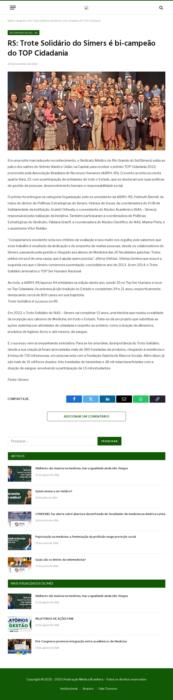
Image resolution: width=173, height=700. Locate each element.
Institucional (68, 688)
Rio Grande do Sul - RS (23, 32)
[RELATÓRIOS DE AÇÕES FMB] (19, 624)
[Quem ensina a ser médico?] (19, 496)
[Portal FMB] (86, 8)
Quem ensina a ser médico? (53, 491)
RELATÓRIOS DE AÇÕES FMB (54, 619)
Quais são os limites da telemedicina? (60, 560)
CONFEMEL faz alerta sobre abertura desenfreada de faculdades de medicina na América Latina (100, 514)
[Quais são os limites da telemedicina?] (19, 565)
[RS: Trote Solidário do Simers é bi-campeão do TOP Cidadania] (86, 111)
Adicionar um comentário (86, 416)
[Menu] (13, 7)
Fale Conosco (108, 688)
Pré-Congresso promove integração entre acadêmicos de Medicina (81, 641)
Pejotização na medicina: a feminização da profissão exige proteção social (85, 537)
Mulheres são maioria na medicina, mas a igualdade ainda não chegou (81, 468)
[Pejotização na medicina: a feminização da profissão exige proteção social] (19, 542)
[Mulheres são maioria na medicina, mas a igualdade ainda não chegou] (19, 473)
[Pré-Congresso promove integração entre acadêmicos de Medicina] (19, 647)
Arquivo (21, 20)
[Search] (160, 7)
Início (11, 20)
